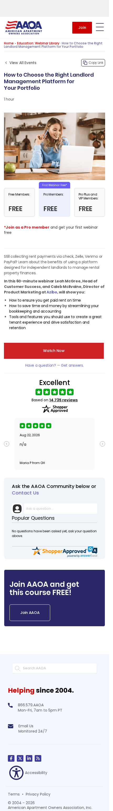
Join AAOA (29, 612)
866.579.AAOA (31, 705)
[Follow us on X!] (20, 758)
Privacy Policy (38, 794)
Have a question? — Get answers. (54, 365)
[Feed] (38, 758)
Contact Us (25, 492)
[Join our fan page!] (11, 758)
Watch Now (53, 350)
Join (82, 27)
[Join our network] (29, 758)
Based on (55, 400)
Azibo (52, 292)
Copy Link (96, 62)
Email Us (25, 726)
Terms (14, 794)
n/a (23, 444)
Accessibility (36, 772)
